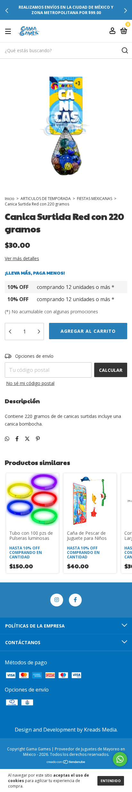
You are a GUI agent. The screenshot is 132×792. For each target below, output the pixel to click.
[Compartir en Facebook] (17, 438)
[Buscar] (124, 50)
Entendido (111, 781)
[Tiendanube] (66, 762)
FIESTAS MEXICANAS (94, 198)
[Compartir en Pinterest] (38, 438)
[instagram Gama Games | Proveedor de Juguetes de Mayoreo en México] (56, 600)
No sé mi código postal (30, 383)
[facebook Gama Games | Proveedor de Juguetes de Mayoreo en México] (75, 600)
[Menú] (9, 31)
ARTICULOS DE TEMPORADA (46, 198)
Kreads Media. (101, 729)
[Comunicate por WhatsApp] (120, 759)
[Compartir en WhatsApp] (7, 438)
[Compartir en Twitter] (27, 438)
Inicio (9, 198)
